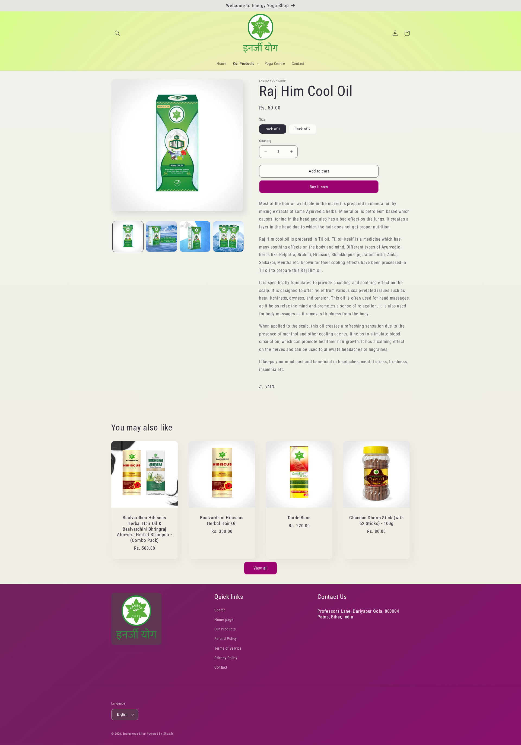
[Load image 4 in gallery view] (228, 236)
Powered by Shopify (160, 733)
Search (220, 610)
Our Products (225, 629)
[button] (117, 33)
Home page (223, 619)
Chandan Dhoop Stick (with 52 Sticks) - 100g (376, 520)
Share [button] (270, 386)
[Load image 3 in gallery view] (195, 236)
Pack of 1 (273, 129)
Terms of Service (228, 648)
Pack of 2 (302, 129)
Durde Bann (299, 517)
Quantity (265, 141)
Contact (220, 667)
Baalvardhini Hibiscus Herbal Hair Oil (221, 520)
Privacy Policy (225, 658)
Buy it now (319, 186)
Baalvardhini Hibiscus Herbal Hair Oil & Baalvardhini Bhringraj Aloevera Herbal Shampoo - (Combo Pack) (144, 529)
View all (260, 568)
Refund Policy (225, 638)
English (122, 714)
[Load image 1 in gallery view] (128, 236)
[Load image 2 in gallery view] (161, 236)
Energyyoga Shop (134, 733)
